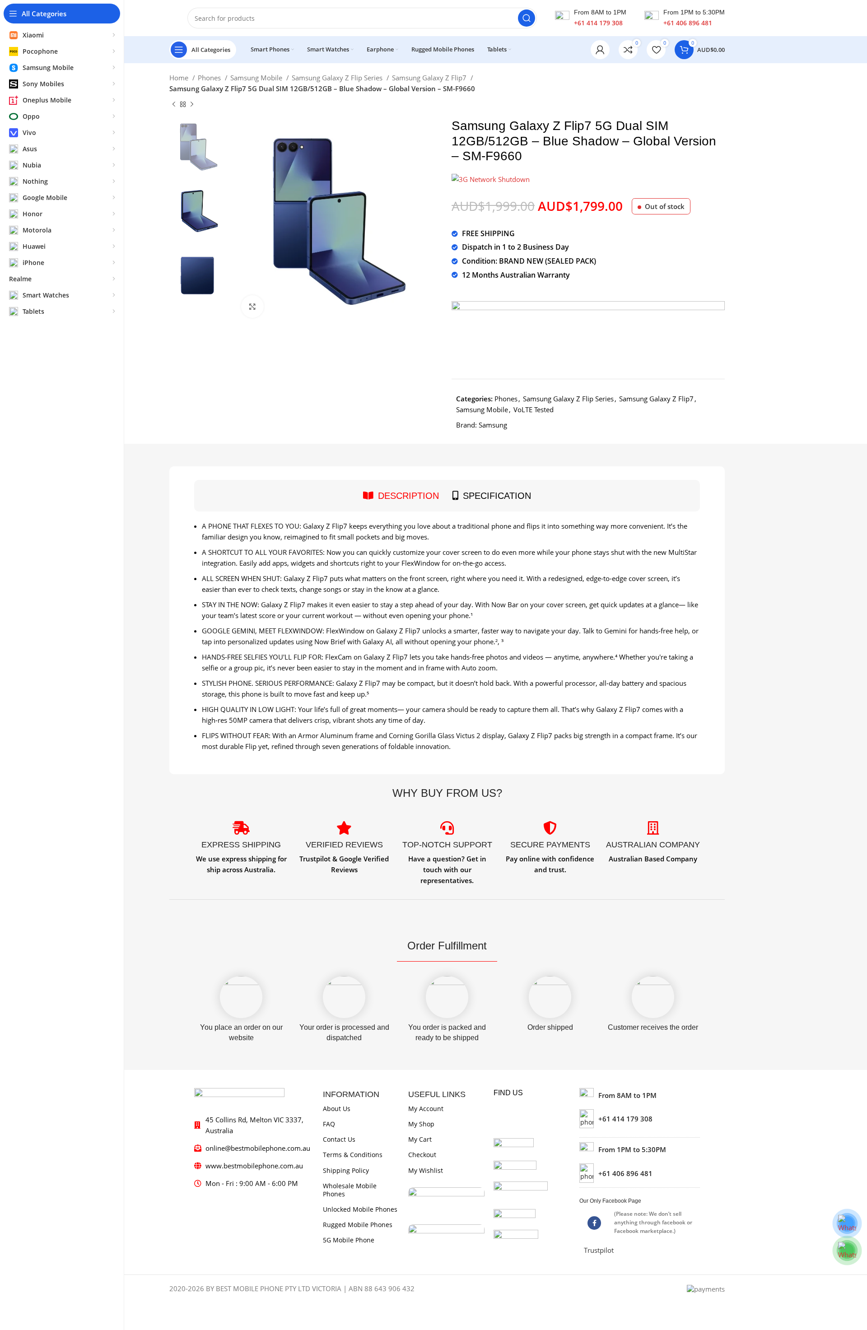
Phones (210, 77)
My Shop (421, 1124)
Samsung (493, 424)
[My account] (600, 50)
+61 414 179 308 (598, 23)
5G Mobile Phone (348, 1240)
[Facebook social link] (594, 1223)
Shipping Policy (346, 1170)
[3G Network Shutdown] (491, 178)
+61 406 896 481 (687, 23)
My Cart (420, 1139)
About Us (336, 1108)
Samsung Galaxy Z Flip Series (338, 77)
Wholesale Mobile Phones (350, 1189)
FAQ (329, 1124)
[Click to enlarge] (252, 306)
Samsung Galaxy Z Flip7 (430, 77)
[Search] (526, 18)
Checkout (422, 1154)
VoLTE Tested (533, 409)
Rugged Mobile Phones (357, 1224)
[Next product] (191, 104)
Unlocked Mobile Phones (360, 1209)
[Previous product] (173, 104)
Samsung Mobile (257, 77)
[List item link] (639, 1118)
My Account (425, 1108)
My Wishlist (425, 1170)
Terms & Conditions (352, 1154)
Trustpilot (599, 1250)
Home (179, 77)
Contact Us (339, 1139)
